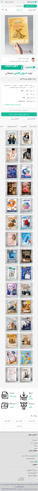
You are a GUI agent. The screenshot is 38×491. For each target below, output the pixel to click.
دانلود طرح (7, 421)
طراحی (21, 85)
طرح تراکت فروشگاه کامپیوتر (12, 172)
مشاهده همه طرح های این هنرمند (19, 61)
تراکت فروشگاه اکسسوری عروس (12, 240)
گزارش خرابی (15, 119)
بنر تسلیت (19, 426)
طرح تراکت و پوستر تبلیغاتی (17, 87)
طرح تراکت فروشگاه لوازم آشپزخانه (12, 307)
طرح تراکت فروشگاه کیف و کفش (26, 341)
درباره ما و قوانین (31, 470)
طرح (26, 85)
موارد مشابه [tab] (32, 126)
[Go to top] (32, 486)
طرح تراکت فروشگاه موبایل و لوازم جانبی (26, 273)
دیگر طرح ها (7, 85)
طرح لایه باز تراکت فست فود (26, 307)
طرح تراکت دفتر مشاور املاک (12, 341)
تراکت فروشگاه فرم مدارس (12, 138)
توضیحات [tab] (22, 126)
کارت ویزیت (31, 421)
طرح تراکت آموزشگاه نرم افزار (26, 172)
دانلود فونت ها (32, 473)
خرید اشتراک (19, 10)
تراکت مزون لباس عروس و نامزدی (12, 375)
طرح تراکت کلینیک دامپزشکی (12, 324)
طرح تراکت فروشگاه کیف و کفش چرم (26, 257)
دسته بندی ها (32, 10)
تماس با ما (34, 443)
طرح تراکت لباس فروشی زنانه (26, 138)
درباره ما (34, 440)
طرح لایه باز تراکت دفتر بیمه (26, 206)
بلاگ (35, 446)
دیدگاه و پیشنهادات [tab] (11, 126)
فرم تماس (32, 462)
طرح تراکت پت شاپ (12, 206)
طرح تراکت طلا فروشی (12, 189)
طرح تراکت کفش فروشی (12, 155)
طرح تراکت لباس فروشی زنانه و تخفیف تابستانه (26, 240)
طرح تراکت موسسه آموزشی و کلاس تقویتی (12, 358)
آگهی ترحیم (19, 421)
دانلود (18, 114)
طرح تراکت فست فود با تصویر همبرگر (12, 223)
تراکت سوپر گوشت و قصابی (26, 189)
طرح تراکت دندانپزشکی (12, 273)
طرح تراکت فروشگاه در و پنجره (26, 155)
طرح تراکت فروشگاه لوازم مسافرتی (26, 290)
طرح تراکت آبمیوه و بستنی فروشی (26, 358)
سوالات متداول (32, 476)
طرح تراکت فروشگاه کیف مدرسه (26, 223)
